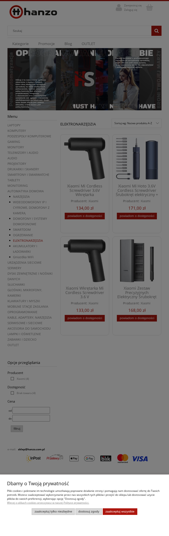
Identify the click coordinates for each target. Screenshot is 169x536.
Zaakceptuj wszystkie (119, 511)
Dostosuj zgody (88, 511)
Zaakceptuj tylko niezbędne (53, 511)
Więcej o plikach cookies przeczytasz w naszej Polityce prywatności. (48, 503)
